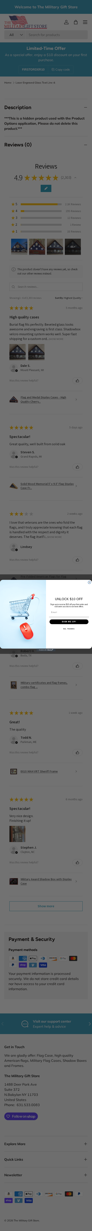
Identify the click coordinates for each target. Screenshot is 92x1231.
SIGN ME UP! (69, 622)
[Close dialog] (89, 582)
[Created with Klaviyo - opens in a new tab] (46, 650)
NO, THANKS (68, 629)
